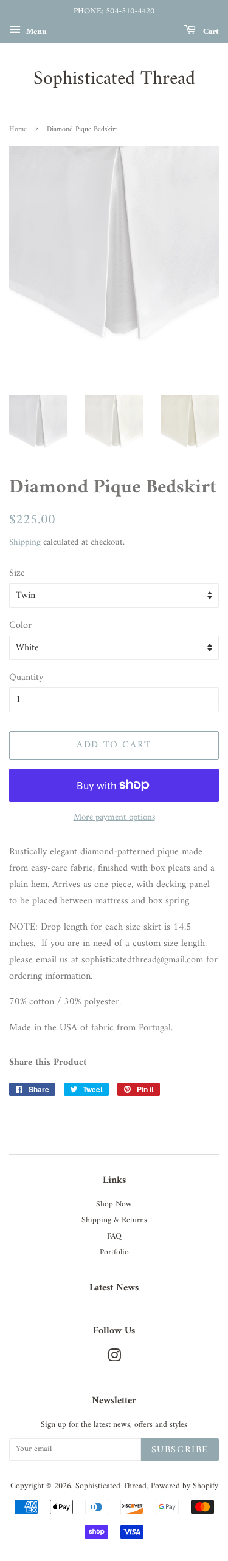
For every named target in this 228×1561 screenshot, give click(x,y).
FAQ (114, 1236)
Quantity (26, 678)
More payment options (114, 817)
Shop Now (114, 1204)
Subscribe (180, 1449)
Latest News (114, 1287)
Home (18, 129)
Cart (210, 31)
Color (20, 625)
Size (17, 573)
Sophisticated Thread (114, 78)
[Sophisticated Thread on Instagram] (114, 1359)
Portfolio (114, 1252)
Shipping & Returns (114, 1220)
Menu (35, 31)
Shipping (25, 542)
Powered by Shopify (184, 1486)
